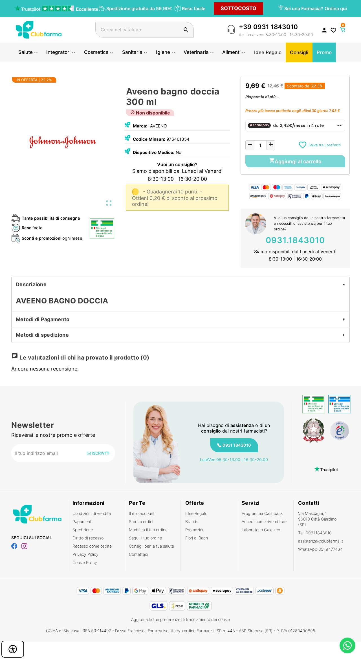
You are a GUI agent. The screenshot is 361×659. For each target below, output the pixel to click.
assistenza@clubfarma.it (320, 541)
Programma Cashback (262, 513)
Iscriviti (100, 453)
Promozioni (195, 529)
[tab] (180, 284)
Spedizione (82, 529)
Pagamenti (82, 521)
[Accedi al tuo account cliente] (324, 30)
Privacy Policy (85, 554)
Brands (191, 521)
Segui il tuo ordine (145, 537)
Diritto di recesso (88, 537)
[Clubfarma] (38, 29)
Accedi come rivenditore (264, 521)
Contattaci (138, 554)
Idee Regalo (196, 513)
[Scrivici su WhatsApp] (347, 645)
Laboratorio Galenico (261, 529)
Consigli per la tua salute (151, 546)
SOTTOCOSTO (238, 8)
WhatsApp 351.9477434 (320, 549)
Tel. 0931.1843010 (315, 532)
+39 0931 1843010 (268, 26)
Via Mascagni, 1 (317, 519)
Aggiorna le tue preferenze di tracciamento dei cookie (180, 619)
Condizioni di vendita (91, 513)
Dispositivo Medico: (154, 152)
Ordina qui (336, 8)
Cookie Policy (84, 562)
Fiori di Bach (196, 537)
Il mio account (142, 513)
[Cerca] (186, 30)
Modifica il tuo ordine (148, 529)
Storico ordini (141, 521)
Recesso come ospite (92, 546)
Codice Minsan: (149, 139)
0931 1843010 (237, 445)
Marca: (140, 126)
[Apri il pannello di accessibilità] (12, 649)
